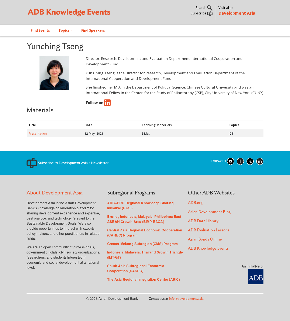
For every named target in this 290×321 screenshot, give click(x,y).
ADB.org (195, 203)
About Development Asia (55, 193)
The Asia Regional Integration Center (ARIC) (143, 279)
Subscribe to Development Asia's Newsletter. (73, 162)
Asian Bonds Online (205, 239)
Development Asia (236, 13)
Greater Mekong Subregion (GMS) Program (142, 243)
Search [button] (201, 7)
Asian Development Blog (209, 212)
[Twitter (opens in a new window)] (250, 161)
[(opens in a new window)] (107, 102)
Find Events (40, 30)
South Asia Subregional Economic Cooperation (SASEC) (135, 268)
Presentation (37, 133)
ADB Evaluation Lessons (208, 230)
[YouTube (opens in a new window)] (230, 161)
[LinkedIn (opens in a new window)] (259, 161)
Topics (64, 30)
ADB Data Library (203, 221)
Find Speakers (93, 30)
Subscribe (199, 13)
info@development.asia (186, 298)
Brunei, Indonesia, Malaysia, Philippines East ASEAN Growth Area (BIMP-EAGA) (144, 219)
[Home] (83, 14)
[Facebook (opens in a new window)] (240, 161)
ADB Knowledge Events (208, 248)
